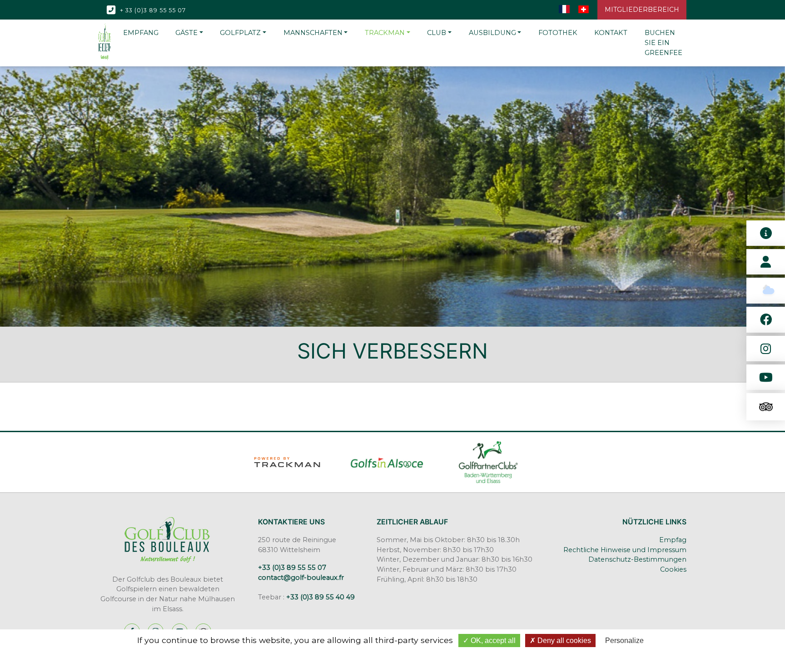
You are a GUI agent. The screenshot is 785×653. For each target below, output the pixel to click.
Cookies (673, 569)
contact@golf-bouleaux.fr (301, 577)
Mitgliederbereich (642, 9)
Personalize (624, 640)
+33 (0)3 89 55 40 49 (320, 597)
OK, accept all (492, 640)
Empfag (672, 540)
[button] (189, 33)
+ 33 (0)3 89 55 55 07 (152, 9)
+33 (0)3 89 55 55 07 (292, 567)
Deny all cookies (563, 640)
